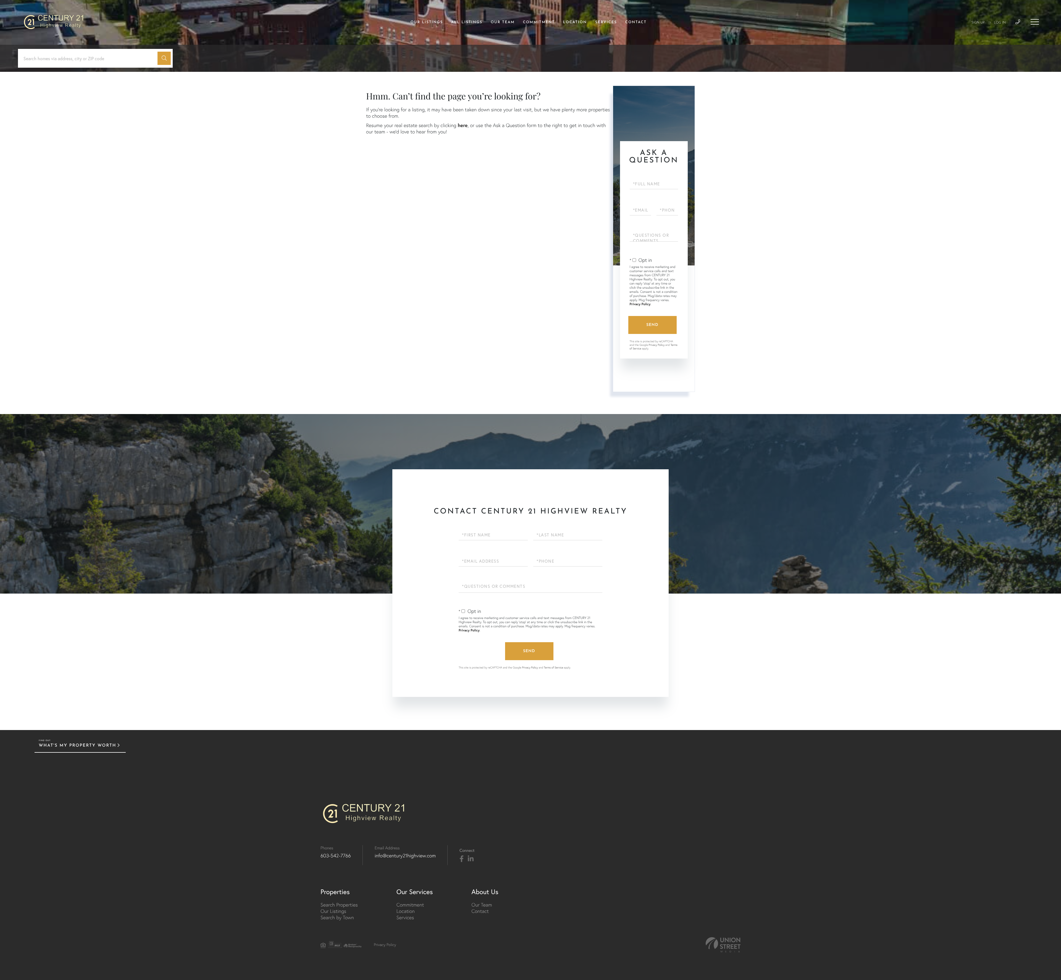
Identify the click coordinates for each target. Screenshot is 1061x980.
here (463, 125)
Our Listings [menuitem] (427, 22)
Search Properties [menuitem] (339, 905)
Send (652, 325)
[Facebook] (461, 859)
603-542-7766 (336, 855)
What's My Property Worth (77, 746)
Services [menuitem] (606, 22)
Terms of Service (553, 667)
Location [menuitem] (575, 22)
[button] (164, 58)
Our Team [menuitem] (503, 22)
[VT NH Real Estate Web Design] (723, 944)
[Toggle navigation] (1035, 22)
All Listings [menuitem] (466, 22)
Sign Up (978, 22)
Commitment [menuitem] (539, 22)
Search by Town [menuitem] (337, 917)
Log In (1000, 22)
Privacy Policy (640, 304)
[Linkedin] (471, 859)
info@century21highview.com (405, 855)
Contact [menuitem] (636, 22)
